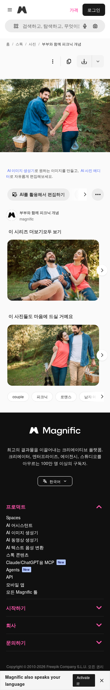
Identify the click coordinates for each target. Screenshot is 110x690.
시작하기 (16, 607)
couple (18, 396)
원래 (35, 81)
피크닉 (42, 396)
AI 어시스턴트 (19, 525)
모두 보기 (52, 231)
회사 (11, 625)
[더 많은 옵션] (52, 61)
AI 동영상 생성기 (22, 540)
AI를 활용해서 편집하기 (42, 194)
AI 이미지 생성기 (21, 170)
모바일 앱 (15, 584)
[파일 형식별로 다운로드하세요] (98, 61)
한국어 (55, 481)
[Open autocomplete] (13, 26)
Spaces (13, 517)
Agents (18, 570)
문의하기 (16, 642)
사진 (32, 43)
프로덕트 (16, 506)
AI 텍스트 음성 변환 (25, 547)
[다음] (84, 194)
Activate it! (83, 680)
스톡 (19, 43)
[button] (55, 481)
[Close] (102, 680)
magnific (27, 218)
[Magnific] (55, 431)
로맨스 (66, 396)
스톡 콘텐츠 (17, 555)
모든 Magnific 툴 (22, 592)
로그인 (93, 10)
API (9, 577)
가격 (74, 10)
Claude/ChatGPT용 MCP (35, 562)
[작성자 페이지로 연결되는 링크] (11, 216)
